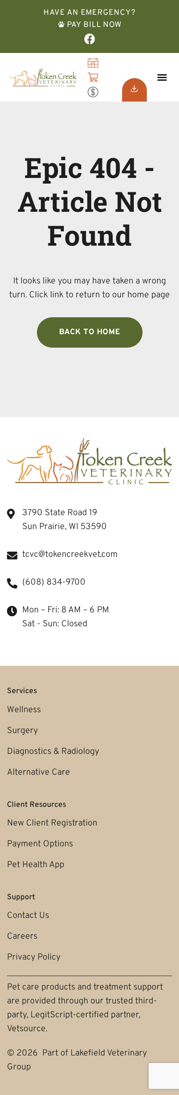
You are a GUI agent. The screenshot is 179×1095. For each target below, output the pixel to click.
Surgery (22, 731)
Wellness (24, 710)
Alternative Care (38, 772)
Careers (22, 936)
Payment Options (40, 844)
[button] (162, 77)
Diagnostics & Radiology (53, 751)
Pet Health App (35, 865)
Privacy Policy (33, 957)
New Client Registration (52, 823)
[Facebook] (89, 38)
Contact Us (28, 915)
